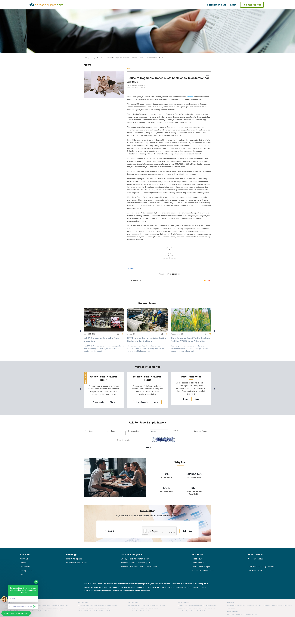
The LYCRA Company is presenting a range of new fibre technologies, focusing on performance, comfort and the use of (104, 348)
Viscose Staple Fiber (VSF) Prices (184, 608)
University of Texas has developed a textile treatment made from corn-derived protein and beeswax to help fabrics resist (189, 348)
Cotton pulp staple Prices (182, 605)
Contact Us (25, 566)
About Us (24, 559)
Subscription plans (216, 5)
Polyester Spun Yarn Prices (57, 610)
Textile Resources (199, 563)
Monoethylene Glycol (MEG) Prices (43, 605)
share (208, 75)
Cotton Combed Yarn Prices (133, 610)
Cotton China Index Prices (133, 608)
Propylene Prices (230, 614)
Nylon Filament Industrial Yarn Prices (85, 610)
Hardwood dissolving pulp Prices (195, 605)
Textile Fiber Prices (231, 608)
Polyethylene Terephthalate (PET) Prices (60, 605)
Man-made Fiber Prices (277, 605)
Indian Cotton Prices (143, 608)
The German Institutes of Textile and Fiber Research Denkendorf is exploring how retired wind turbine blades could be (145, 348)
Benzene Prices (81, 605)
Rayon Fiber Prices (211, 608)
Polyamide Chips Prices (112, 605)
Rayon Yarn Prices (181, 610)
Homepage (88, 58)
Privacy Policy (26, 570)
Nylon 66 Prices (81, 608)
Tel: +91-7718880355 (257, 570)
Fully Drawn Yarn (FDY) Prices (44, 610)
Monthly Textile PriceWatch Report (135, 563)
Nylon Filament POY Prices (103, 608)
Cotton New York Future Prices (134, 605)
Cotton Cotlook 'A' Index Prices (158, 605)
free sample (98, 402)
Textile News (197, 559)
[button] (215, 331)
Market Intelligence (74, 559)
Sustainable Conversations (203, 570)
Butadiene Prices (250, 605)
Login (233, 5)
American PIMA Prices (146, 605)
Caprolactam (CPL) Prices (91, 605)
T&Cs (22, 574)
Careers (23, 563)
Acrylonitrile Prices (239, 614)
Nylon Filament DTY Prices (91, 608)
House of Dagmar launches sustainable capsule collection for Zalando (135, 58)
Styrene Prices (258, 605)
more (112, 402)
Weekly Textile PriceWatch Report (135, 559)
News (99, 58)
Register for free (252, 4)
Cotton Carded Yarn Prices (145, 610)
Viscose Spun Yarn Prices (202, 610)
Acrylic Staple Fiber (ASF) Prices (250, 614)
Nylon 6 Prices (109, 610)
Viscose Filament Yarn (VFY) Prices (199, 608)
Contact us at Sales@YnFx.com (261, 566)
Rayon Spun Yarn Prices (190, 610)
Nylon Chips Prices (102, 605)
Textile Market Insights (201, 566)
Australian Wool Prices (231, 605)
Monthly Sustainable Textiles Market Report (139, 566)
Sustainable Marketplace (76, 563)
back (129, 69)
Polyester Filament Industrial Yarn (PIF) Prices (54, 608)
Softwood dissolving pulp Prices (209, 605)
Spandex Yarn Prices (241, 605)
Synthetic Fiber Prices (287, 605)
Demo (185, 399)
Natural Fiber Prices (266, 605)
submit (148, 448)
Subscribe (187, 531)
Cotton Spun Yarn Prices (153, 608)
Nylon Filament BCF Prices (99, 610)
